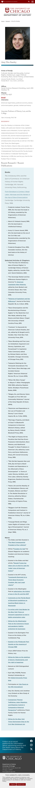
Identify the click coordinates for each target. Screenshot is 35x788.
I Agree (12, 784)
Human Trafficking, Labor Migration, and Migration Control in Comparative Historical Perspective (17, 705)
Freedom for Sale (19, 549)
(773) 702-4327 (6, 94)
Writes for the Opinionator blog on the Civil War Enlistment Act (18, 721)
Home (2, 21)
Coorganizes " (13, 700)
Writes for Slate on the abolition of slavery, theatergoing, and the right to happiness (19, 659)
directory (8, 21)
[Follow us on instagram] (31, 745)
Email (3, 98)
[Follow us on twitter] (31, 749)
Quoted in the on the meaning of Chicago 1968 (18, 644)
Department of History (9, 764)
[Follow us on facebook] (31, 741)
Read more (21, 784)
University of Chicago (8, 766)
